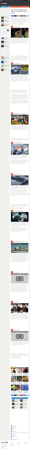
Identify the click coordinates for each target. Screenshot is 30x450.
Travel (12, 8)
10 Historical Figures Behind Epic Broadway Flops (6, 42)
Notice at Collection (3, 448)
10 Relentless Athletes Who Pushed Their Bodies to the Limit (6, 66)
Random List (22, 6)
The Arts (5, 68)
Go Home (1, 0)
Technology (5, 37)
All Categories (3, 6)
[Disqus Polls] (20, 417)
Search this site (28, 0)
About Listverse (12, 445)
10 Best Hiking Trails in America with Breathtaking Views (17, 404)
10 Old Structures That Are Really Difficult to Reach (16, 401)
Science (16, 0)
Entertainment (5, 0)
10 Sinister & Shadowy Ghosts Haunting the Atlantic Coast (6, 46)
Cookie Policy (5, 445)
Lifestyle (14, 0)
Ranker (18, 444)
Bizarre (2, 0)
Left (12, 14)
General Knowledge (10, 0)
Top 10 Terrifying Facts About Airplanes (16, 357)
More (21, 0)
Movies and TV (5, 16)
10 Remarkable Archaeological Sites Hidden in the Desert (6, 21)
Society (19, 0)
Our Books (12, 444)
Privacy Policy (2, 445)
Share (19, 6)
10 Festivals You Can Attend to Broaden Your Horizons (25, 404)
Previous (25, 6)
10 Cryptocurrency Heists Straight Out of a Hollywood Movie (6, 25)
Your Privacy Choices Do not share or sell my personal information (4, 447)
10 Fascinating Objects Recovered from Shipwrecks (6, 62)
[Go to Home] (4, 5)
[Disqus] (20, 432)
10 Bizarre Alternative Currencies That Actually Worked (6, 58)
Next (27, 6)
